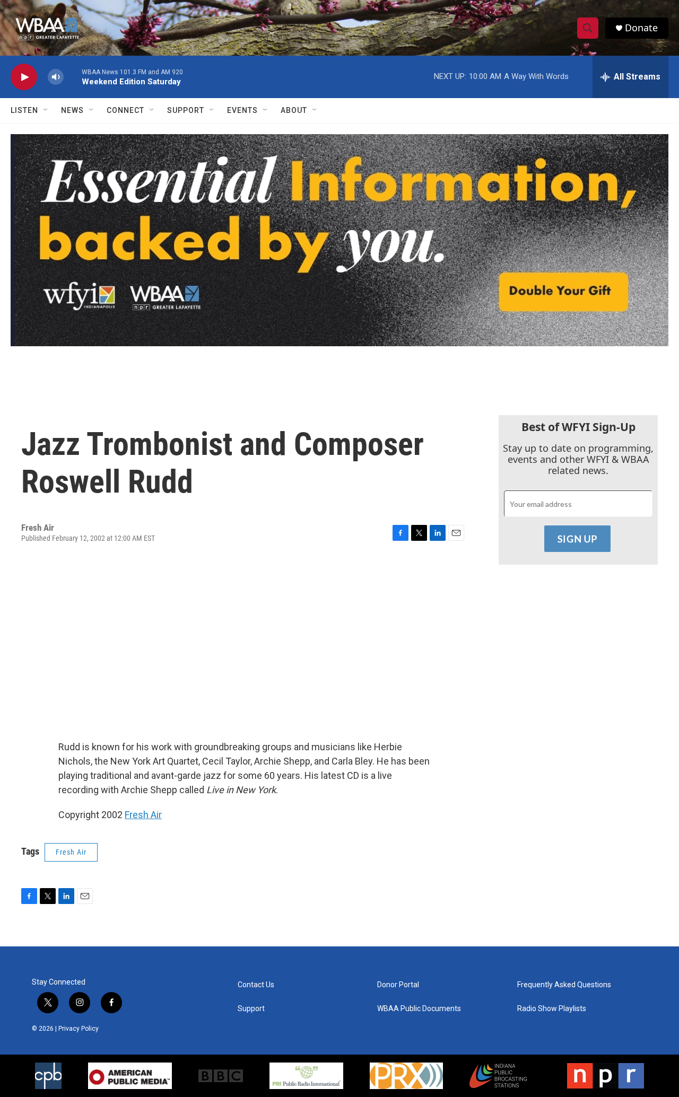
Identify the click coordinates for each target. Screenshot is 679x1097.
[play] (23, 77)
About (294, 110)
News (72, 110)
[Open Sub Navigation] (46, 110)
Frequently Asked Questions (564, 985)
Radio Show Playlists (551, 1009)
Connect (125, 110)
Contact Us (256, 985)
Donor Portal (398, 985)
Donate (641, 27)
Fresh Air (143, 814)
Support (185, 110)
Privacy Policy (78, 1028)
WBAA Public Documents (419, 1009)
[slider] (72, 76)
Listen (24, 110)
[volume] (56, 77)
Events (242, 110)
